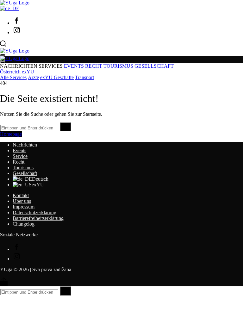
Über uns (22, 201)
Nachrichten (25, 144)
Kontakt (21, 195)
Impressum (23, 206)
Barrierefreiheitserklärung (38, 218)
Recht (18, 162)
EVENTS (74, 66)
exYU (28, 71)
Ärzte (33, 77)
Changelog (23, 224)
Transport (84, 77)
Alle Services (13, 77)
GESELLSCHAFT (154, 66)
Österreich (10, 71)
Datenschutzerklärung (34, 212)
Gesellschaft (25, 173)
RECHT (93, 66)
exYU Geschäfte (57, 77)
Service (20, 156)
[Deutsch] (9, 8)
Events (19, 150)
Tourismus (23, 167)
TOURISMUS (118, 66)
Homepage (11, 134)
